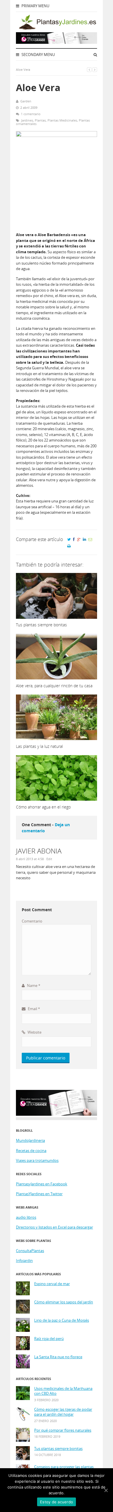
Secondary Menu (38, 54)
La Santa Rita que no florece (58, 1356)
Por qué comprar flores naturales (62, 1430)
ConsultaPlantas (30, 1250)
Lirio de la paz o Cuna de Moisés (61, 1320)
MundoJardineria (30, 1140)
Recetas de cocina (31, 1150)
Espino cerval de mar (52, 1283)
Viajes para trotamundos (37, 1160)
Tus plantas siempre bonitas (58, 1448)
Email (33, 1008)
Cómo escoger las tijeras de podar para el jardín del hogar (63, 1412)
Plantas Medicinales (62, 120)
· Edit (48, 859)
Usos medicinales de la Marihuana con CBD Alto (63, 1391)
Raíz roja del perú (49, 1338)
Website (34, 1032)
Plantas (40, 120)
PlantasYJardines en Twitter (39, 1193)
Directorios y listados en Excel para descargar (54, 1227)
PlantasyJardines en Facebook (41, 1184)
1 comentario (31, 114)
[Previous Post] (89, 69)
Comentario (32, 921)
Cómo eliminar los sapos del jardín (63, 1302)
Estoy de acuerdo (56, 1502)
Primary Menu (35, 5)
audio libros (26, 1217)
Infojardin (24, 1260)
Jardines (27, 120)
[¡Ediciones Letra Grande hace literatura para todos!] (56, 42)
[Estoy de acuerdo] (106, 1490)
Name (33, 985)
